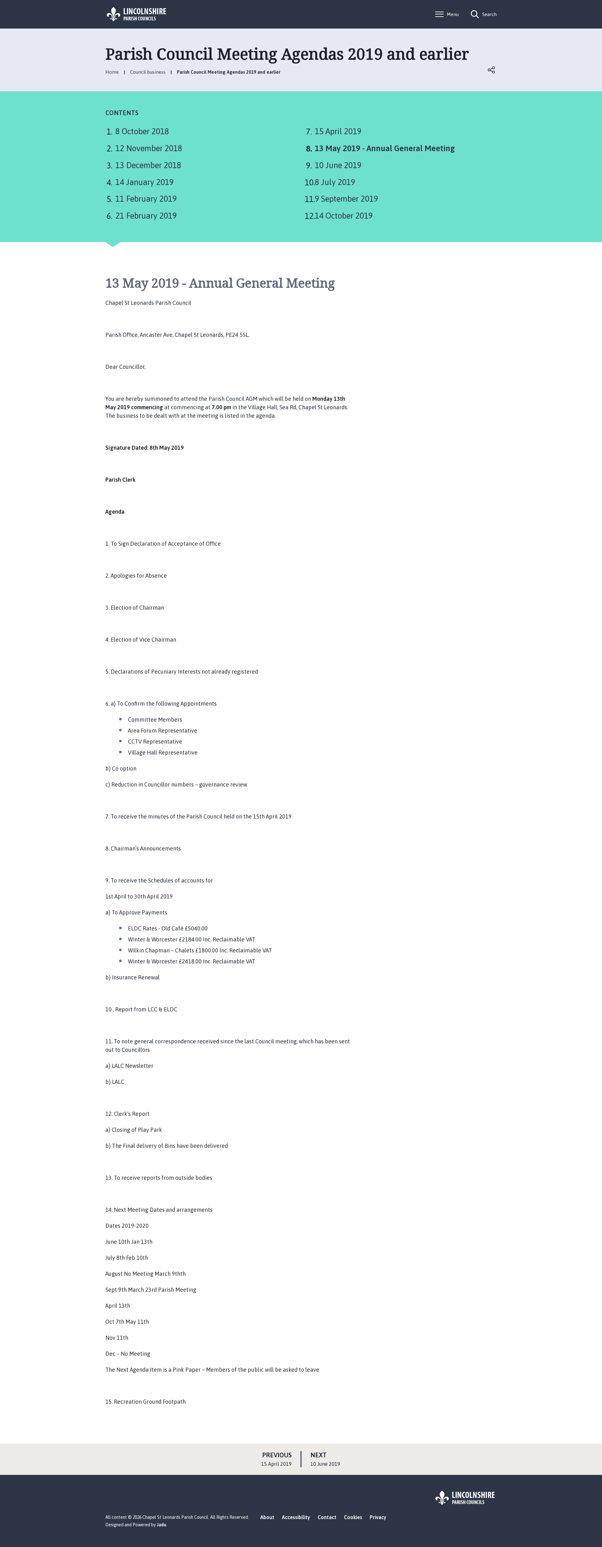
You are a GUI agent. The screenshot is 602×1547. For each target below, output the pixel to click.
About (267, 1517)
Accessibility (296, 1517)
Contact (327, 1517)
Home (112, 72)
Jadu (161, 1524)
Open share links (492, 70)
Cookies (353, 1517)
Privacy (378, 1517)
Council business (148, 72)
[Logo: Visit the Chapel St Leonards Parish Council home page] (136, 14)
